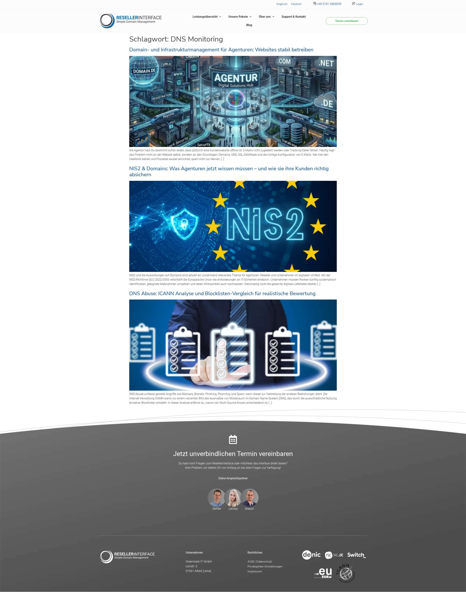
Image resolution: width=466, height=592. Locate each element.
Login (359, 4)
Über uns (265, 16)
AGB (251, 562)
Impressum (255, 571)
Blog (249, 25)
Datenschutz (264, 562)
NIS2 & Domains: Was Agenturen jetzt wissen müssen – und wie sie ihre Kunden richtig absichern (229, 171)
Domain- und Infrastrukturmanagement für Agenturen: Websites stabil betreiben (221, 49)
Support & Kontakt (294, 16)
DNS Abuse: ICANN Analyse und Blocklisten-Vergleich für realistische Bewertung (222, 293)
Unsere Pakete (238, 16)
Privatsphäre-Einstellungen (265, 567)
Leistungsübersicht (205, 16)
